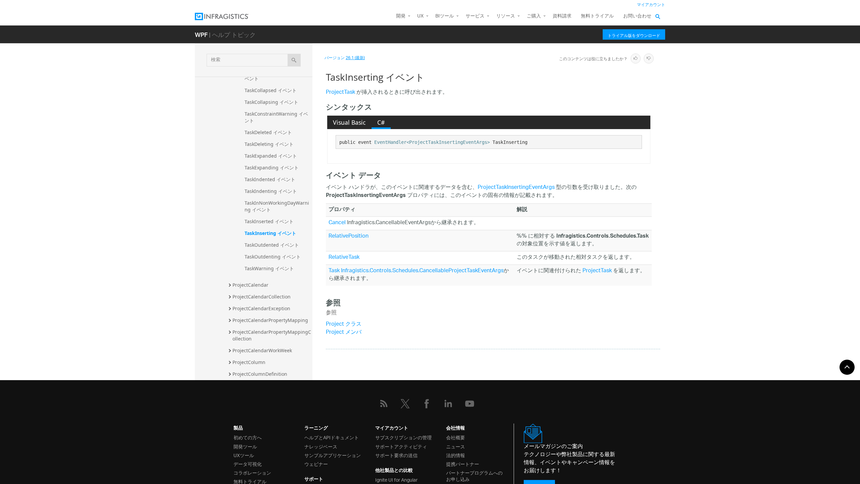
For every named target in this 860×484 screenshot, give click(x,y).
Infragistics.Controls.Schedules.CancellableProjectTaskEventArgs (422, 271)
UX (420, 16)
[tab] (349, 122)
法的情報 (455, 455)
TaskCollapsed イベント (271, 90)
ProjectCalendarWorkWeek (262, 350)
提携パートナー (462, 463)
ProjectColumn (248, 362)
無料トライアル (597, 16)
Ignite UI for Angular (396, 479)
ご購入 (534, 16)
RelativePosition (349, 236)
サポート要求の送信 (396, 455)
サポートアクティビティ (401, 446)
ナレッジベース (320, 446)
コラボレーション (252, 472)
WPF (201, 34)
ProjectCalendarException (261, 308)
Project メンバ (343, 332)
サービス (475, 16)
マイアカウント (651, 4)
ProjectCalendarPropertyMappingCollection (271, 335)
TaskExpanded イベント (271, 156)
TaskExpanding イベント (272, 167)
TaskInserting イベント (270, 233)
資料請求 (562, 16)
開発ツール (245, 446)
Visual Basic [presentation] (349, 122)
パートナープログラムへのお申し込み (474, 475)
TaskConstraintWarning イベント (276, 117)
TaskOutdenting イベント (273, 256)
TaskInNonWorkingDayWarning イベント (277, 206)
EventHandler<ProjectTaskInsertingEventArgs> (432, 142)
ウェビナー (316, 463)
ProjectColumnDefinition (259, 374)
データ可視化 (247, 463)
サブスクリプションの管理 (403, 437)
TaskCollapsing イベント (271, 102)
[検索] (294, 60)
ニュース (455, 446)
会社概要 (455, 437)
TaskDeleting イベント (269, 144)
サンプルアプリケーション (332, 455)
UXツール (243, 455)
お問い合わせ (637, 16)
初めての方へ (247, 437)
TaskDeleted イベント (268, 132)
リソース (505, 16)
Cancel (337, 223)
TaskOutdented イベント (272, 245)
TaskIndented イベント (270, 179)
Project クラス (343, 324)
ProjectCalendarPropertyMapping (270, 320)
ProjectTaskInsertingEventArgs (516, 187)
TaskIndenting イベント (271, 191)
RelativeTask (344, 257)
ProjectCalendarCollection (261, 296)
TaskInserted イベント (269, 221)
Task (334, 271)
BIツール (444, 16)
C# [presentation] (381, 122)
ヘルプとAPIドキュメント (331, 437)
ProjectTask (340, 92)
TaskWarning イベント (269, 268)
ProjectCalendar (250, 285)
